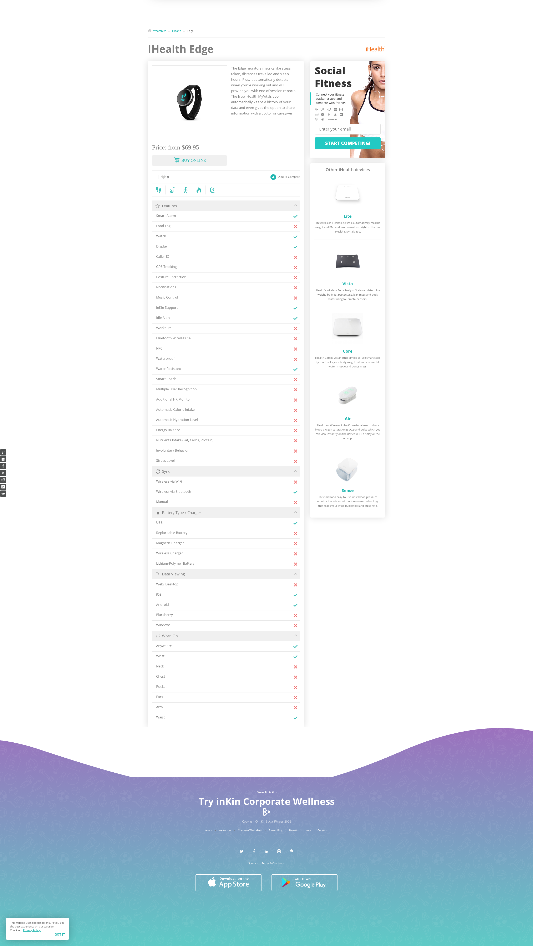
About (209, 830)
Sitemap (253, 863)
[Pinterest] (3, 452)
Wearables (225, 830)
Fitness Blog (276, 830)
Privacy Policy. (32, 930)
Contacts (323, 830)
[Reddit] (3, 480)
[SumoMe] (3, 493)
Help (308, 830)
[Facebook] (3, 466)
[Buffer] (3, 459)
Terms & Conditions (273, 863)
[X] (3, 473)
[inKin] (266, 812)
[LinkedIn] (3, 487)
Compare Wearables (250, 830)
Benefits (294, 830)
